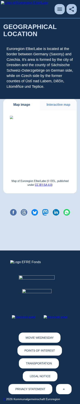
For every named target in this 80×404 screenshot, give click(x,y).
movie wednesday (40, 337)
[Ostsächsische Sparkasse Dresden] (40, 296)
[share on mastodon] (45, 212)
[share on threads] (24, 212)
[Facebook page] (24, 316)
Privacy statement (30, 389)
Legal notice (40, 376)
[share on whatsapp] (66, 212)
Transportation (39, 363)
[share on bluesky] (34, 212)
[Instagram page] (55, 316)
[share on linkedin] (56, 212)
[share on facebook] (13, 212)
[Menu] (60, 9)
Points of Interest (39, 350)
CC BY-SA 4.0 (43, 184)
